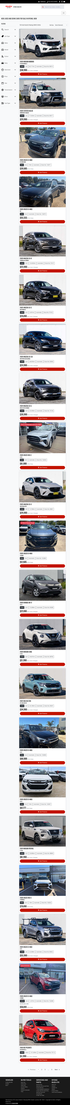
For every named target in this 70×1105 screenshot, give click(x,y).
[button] (63, 13)
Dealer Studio (15, 1103)
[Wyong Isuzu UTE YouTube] (64, 1)
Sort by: (52, 25)
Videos (53, 1089)
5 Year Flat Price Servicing (42, 1090)
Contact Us (54, 1087)
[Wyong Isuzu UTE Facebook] (60, 1)
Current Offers (24, 1087)
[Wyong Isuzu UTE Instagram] (62, 1)
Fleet (22, 1091)
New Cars (23, 1082)
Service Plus (39, 1084)
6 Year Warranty (39, 1087)
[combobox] (52, 7)
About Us (54, 1084)
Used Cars (23, 1085)
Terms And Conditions (57, 1092)
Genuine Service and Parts (42, 1086)
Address (43, 2)
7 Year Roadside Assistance (42, 1089)
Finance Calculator (25, 1090)
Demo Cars (23, 1083)
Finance (23, 1088)
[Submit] (43, 7)
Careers (53, 1086)
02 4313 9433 (53, 2)
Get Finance (43, 74)
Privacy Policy (55, 1090)
